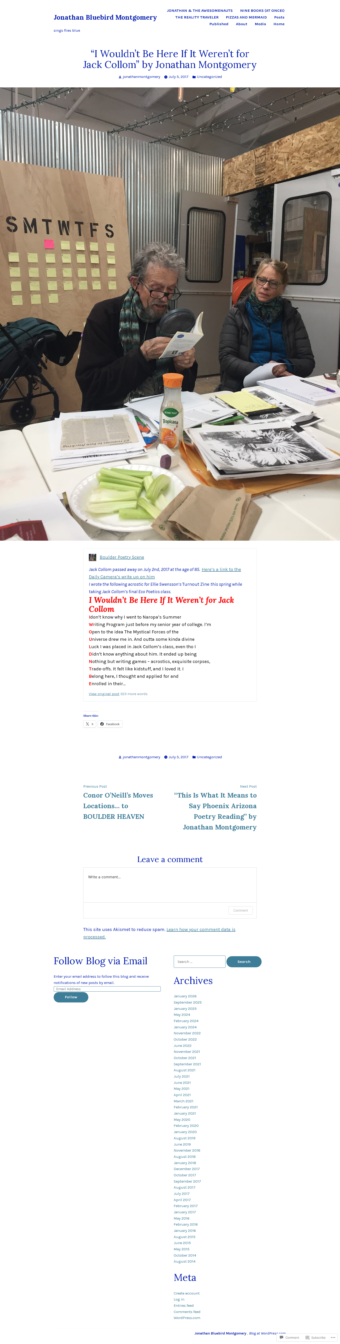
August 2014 (184, 1261)
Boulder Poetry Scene (122, 557)
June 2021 (182, 1082)
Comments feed (187, 1312)
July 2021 (182, 1076)
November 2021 (187, 1051)
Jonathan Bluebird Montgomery (105, 17)
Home (278, 24)
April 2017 (182, 1200)
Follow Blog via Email (100, 961)
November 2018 (187, 1150)
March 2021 (183, 1101)
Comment (240, 910)
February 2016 (186, 1224)
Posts (279, 17)
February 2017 (186, 1206)
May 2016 (181, 1218)
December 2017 (187, 1169)
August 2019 (184, 1138)
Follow (71, 997)
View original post (104, 694)
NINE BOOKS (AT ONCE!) (262, 10)
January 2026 (185, 996)
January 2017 (185, 1212)
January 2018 (185, 1163)
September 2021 (187, 1064)
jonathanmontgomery (141, 76)
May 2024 (182, 1014)
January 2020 (185, 1132)
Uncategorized (209, 76)
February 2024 (186, 1021)
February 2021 (186, 1107)
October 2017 (185, 1175)
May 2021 (181, 1088)
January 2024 (185, 1027)
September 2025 (188, 1002)
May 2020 (182, 1119)
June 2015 (182, 1243)
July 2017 (182, 1193)
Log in (179, 1299)
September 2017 (187, 1181)
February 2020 (186, 1125)
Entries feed (184, 1305)
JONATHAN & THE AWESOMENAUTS (200, 10)
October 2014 (185, 1255)
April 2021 (182, 1095)
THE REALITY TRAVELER (197, 17)
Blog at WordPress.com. (267, 1333)
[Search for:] (200, 961)
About (241, 24)
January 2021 (185, 1113)
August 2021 (184, 1070)
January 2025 (185, 1008)
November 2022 (187, 1033)
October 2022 (185, 1039)
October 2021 (185, 1058)
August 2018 (185, 1156)
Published (219, 24)
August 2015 (184, 1237)
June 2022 (183, 1045)
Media (260, 24)
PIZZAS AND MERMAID (246, 17)
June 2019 (182, 1144)
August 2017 (184, 1187)
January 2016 (185, 1230)
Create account (187, 1293)
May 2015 (181, 1249)
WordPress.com (187, 1318)
